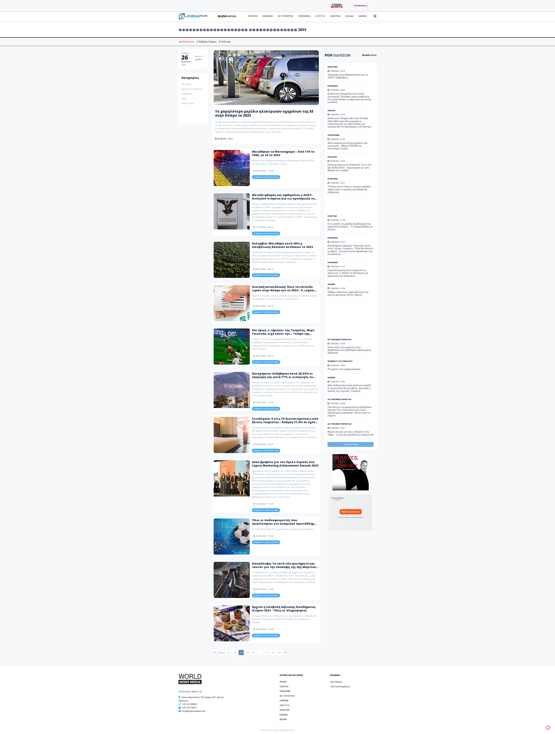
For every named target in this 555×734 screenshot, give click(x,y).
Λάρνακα (199, 56)
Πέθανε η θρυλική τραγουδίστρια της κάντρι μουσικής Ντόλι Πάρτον (348, 293)
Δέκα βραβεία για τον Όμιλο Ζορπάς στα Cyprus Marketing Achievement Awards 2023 (285, 463)
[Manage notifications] (548, 727)
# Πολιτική (225, 41)
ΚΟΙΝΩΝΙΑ (268, 16)
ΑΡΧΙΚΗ (283, 682)
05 (248, 652)
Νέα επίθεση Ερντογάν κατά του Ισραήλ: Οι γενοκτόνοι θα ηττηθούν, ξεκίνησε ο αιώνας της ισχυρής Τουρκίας (349, 388)
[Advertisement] (193, 113)
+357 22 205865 (189, 704)
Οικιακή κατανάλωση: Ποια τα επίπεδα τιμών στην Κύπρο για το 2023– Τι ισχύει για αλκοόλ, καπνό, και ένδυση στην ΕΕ (283, 290)
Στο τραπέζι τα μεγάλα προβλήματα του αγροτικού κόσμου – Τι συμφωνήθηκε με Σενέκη (350, 226)
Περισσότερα (351, 444)
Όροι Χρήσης (336, 682)
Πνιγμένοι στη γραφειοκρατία (344, 369)
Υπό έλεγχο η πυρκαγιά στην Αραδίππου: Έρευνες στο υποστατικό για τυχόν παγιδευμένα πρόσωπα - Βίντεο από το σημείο (350, 411)
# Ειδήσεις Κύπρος (207, 41)
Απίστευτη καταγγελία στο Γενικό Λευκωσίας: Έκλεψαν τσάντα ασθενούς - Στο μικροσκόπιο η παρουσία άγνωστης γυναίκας (349, 98)
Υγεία (184, 98)
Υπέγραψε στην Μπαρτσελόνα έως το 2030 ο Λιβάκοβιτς (348, 76)
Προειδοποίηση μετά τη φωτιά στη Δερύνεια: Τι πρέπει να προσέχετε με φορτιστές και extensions (348, 273)
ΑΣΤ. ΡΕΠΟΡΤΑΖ (285, 16)
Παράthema (186, 93)
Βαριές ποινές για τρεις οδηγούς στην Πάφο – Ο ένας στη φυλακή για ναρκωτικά (350, 433)
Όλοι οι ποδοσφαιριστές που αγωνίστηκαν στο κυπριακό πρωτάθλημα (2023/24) (284, 523)
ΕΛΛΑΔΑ (350, 16)
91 (267, 652)
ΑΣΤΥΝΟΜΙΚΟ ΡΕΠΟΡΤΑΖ (340, 339)
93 (279, 652)
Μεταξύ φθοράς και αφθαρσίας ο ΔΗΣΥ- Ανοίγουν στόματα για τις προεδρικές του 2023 (284, 198)
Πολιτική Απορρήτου (340, 686)
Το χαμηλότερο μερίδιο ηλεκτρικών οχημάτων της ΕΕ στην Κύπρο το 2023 (264, 113)
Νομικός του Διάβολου (191, 89)
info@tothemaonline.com (194, 711)
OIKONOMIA (285, 691)
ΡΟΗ (337, 55)
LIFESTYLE (320, 16)
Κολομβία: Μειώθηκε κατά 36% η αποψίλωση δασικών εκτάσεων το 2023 (282, 245)
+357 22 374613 (189, 708)
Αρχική (222, 652)
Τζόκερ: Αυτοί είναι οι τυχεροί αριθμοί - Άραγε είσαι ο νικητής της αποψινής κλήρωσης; (350, 189)
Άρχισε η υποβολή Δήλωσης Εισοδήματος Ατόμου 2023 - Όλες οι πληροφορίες (284, 608)
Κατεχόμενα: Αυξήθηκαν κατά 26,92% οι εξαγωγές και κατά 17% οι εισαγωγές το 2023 (282, 377)
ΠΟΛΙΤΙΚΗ (253, 16)
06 (254, 652)
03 (235, 652)
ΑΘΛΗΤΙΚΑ (335, 16)
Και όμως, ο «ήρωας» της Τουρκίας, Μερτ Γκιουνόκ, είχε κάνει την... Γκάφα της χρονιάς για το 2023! (283, 333)
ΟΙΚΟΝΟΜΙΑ (304, 16)
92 (273, 652)
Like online (186, 84)
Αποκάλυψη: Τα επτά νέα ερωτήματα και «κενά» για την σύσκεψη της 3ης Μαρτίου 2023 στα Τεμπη (284, 567)
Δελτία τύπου (187, 103)
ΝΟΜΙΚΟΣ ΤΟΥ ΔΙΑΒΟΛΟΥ (340, 361)
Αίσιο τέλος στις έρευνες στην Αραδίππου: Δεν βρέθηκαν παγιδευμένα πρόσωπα (349, 350)
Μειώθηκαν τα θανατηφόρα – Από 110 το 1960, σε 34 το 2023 (283, 153)
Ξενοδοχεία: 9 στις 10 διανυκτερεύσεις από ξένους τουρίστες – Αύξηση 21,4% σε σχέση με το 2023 (285, 422)
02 (228, 652)
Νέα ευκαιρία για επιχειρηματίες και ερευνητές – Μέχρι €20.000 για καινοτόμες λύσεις (348, 145)
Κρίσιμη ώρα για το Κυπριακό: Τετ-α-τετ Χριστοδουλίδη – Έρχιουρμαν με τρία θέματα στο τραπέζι (349, 167)
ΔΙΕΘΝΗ (363, 16)
